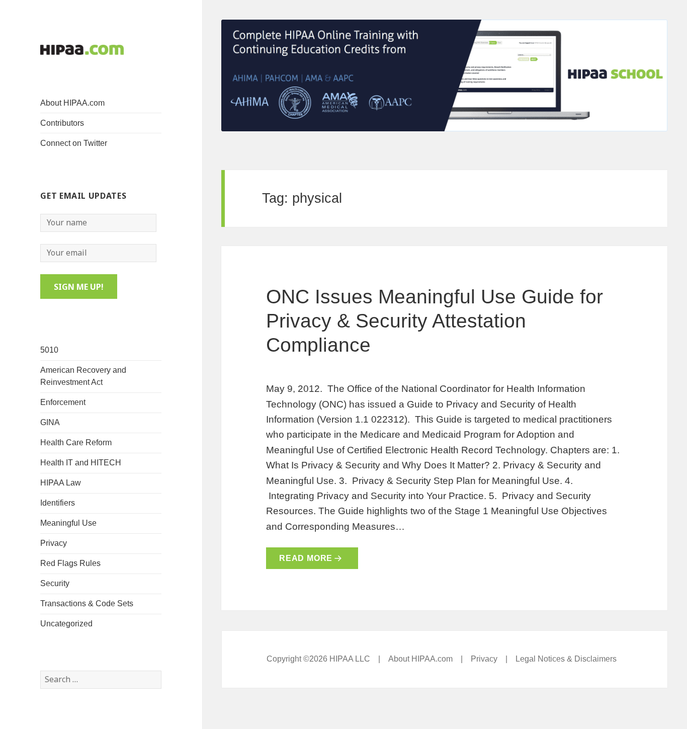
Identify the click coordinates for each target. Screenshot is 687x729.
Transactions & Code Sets (86, 603)
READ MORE (305, 558)
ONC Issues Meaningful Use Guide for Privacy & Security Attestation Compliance (434, 321)
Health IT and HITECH (80, 462)
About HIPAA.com (72, 103)
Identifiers (57, 503)
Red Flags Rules (70, 563)
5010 (49, 350)
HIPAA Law (60, 482)
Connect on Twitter (73, 143)
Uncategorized (66, 623)
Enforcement (62, 402)
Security (54, 583)
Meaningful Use (68, 523)
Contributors (62, 123)
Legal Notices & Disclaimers (566, 659)
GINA (50, 422)
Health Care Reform (76, 442)
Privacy (53, 543)
